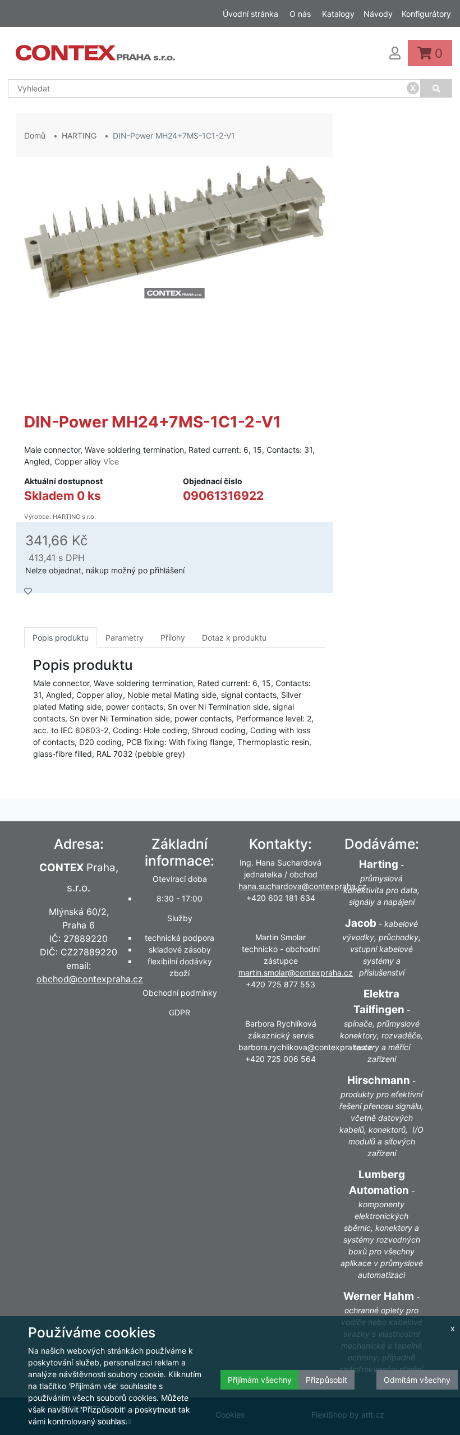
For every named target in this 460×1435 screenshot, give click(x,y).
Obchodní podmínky (179, 992)
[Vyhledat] (436, 88)
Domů (34, 135)
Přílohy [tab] (172, 637)
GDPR (179, 1012)
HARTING (79, 135)
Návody (378, 14)
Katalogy (338, 14)
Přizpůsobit (326, 1380)
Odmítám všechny (417, 1380)
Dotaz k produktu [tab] (234, 637)
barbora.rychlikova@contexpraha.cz (305, 1047)
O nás (300, 14)
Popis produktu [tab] (61, 637)
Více (111, 461)
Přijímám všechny (260, 1380)
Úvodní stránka (250, 14)
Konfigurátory (426, 14)
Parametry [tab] (124, 637)
